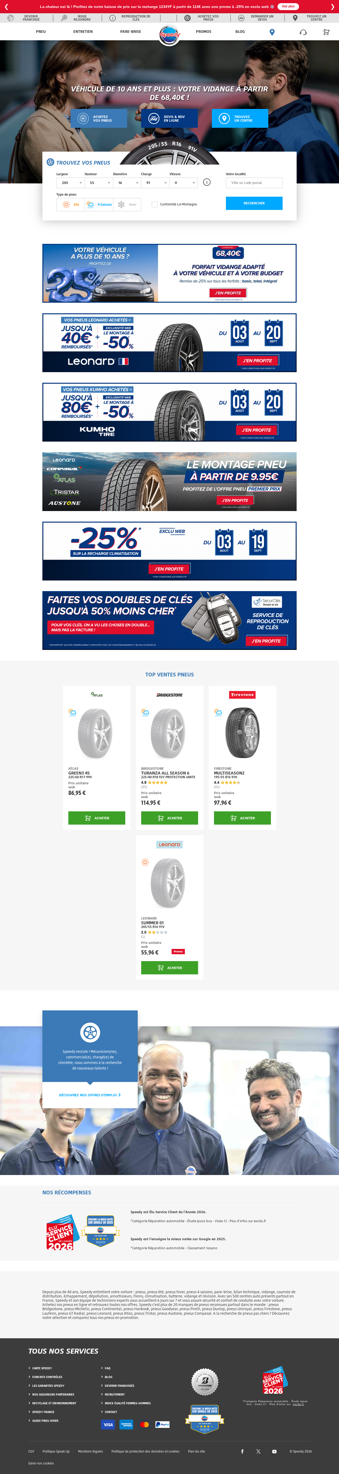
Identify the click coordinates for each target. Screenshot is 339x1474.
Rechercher (254, 203)
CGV (31, 1451)
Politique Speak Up (56, 1451)
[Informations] (207, 182)
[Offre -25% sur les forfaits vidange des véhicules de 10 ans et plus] (169, 273)
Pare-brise (130, 31)
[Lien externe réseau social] (242, 1451)
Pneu (41, 31)
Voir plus (288, 6)
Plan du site (196, 1451)
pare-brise (223, 1292)
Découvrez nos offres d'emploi (88, 1095)
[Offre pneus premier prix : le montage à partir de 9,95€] (169, 481)
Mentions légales (90, 1451)
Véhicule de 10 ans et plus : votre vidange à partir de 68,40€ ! (169, 93)
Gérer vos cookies (41, 1463)
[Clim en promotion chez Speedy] (169, 551)
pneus (140, 1292)
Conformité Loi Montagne (178, 204)
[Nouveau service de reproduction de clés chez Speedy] (169, 620)
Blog (240, 31)
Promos (203, 31)
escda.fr (298, 1404)
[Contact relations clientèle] (303, 31)
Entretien (83, 31)
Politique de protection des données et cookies (145, 1451)
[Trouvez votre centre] (272, 31)
